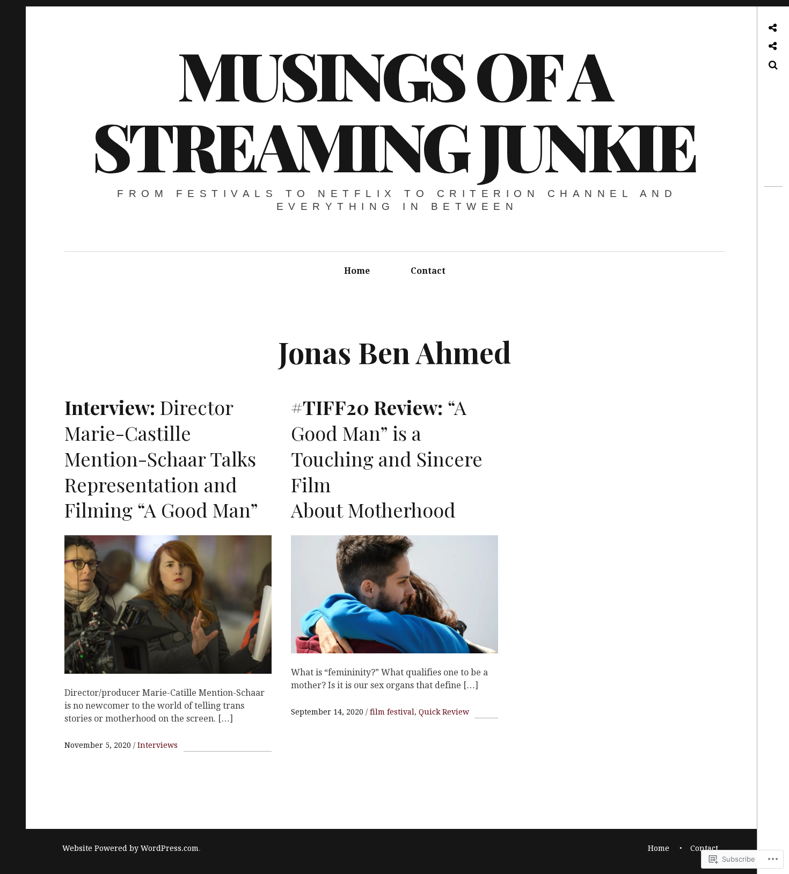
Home (357, 271)
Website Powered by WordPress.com (130, 848)
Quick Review (444, 712)
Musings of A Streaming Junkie (393, 109)
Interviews (157, 745)
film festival (392, 712)
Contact (428, 271)
